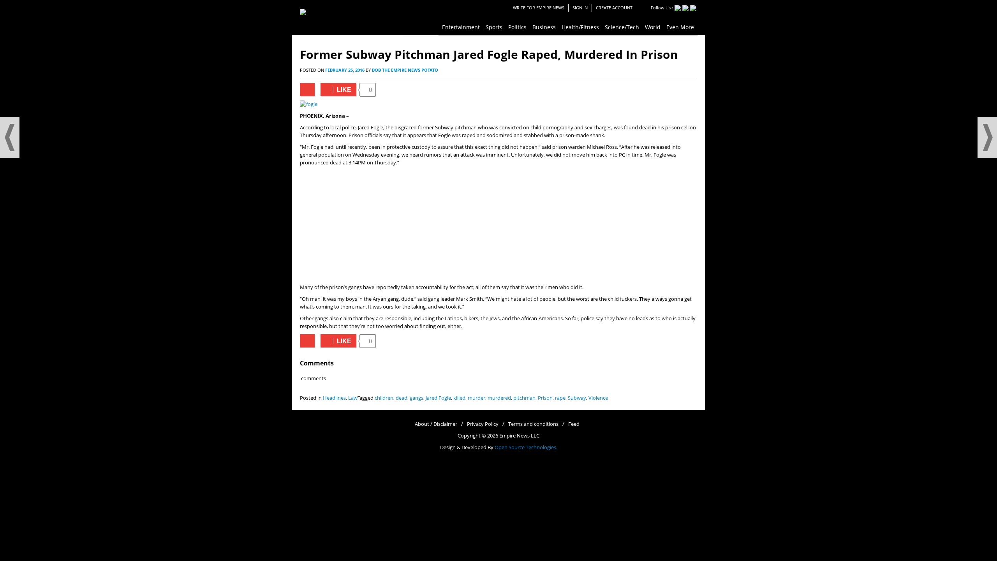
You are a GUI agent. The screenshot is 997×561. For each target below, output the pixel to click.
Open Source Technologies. (526, 447)
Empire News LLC (519, 435)
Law (353, 398)
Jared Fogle (438, 398)
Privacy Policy (482, 424)
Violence (598, 398)
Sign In (580, 8)
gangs (416, 398)
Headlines (334, 398)
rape (560, 398)
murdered (499, 398)
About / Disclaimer (436, 424)
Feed (574, 424)
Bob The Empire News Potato (405, 70)
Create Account (614, 8)
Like (336, 89)
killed (459, 398)
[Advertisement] (498, 225)
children (384, 398)
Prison (545, 398)
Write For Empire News (538, 8)
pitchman (524, 398)
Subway (577, 398)
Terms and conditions (533, 424)
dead (401, 398)
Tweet (307, 89)
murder (476, 398)
